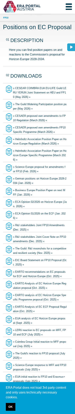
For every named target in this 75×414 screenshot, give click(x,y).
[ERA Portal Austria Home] (12, 7)
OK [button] (10, 406)
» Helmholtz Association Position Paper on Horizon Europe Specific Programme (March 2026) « (39, 155)
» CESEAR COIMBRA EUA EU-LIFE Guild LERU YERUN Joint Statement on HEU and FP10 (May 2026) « (39, 92)
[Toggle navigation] (69, 6)
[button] (19, 397)
